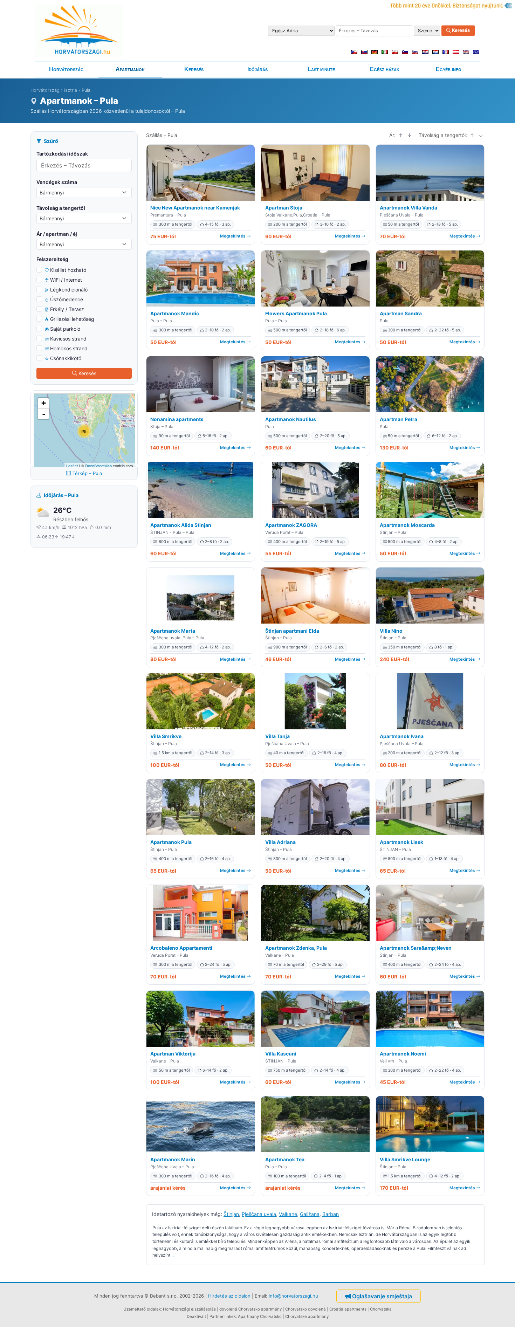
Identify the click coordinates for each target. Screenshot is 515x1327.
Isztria (70, 90)
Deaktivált (196, 1316)
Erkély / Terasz (67, 309)
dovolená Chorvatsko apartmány (250, 1309)
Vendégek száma (56, 182)
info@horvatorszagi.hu (293, 1296)
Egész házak (384, 69)
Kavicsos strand (68, 339)
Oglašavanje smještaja (382, 1296)
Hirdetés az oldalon (229, 1296)
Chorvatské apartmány (307, 1316)
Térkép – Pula (87, 473)
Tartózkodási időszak (62, 154)
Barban (330, 1214)
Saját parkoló (65, 329)
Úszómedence (66, 299)
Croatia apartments (347, 1309)
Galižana (310, 1214)
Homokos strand (69, 348)
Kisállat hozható (68, 270)
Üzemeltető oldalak (142, 1309)
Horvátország (66, 69)
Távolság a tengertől (60, 208)
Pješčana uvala (259, 1214)
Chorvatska (381, 1309)
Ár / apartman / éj (56, 234)
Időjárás (257, 69)
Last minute (321, 69)
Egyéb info (448, 69)
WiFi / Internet (66, 280)
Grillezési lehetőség (72, 319)
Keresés (460, 30)
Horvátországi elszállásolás (189, 1309)
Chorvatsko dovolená (305, 1309)
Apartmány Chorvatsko (260, 1316)
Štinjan (231, 1214)
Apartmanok (130, 69)
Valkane (288, 1214)
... (172, 1255)
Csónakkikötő (65, 358)
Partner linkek (223, 1316)
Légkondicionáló (69, 290)
